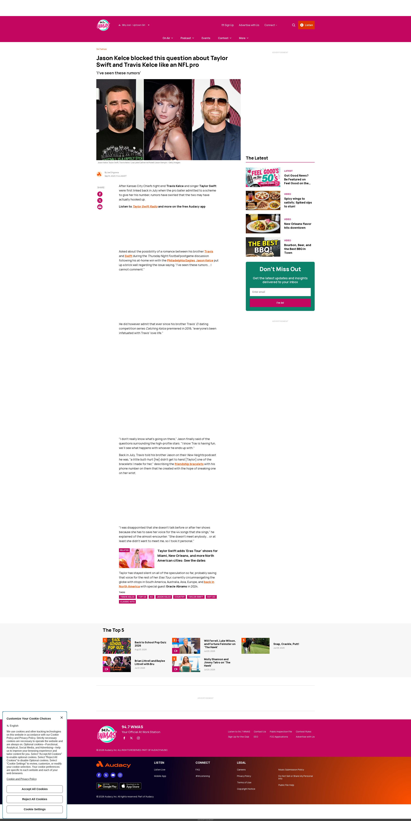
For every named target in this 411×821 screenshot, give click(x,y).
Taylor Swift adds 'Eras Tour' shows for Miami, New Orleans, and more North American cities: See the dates (187, 556)
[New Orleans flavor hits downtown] (263, 223)
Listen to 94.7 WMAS (239, 731)
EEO (256, 736)
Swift (128, 256)
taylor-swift (195, 596)
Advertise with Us (249, 25)
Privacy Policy (244, 776)
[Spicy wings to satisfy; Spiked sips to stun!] (263, 200)
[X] (131, 738)
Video (287, 194)
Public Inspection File (281, 731)
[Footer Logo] (122, 765)
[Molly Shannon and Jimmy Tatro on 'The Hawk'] (186, 664)
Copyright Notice (246, 789)
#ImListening (203, 776)
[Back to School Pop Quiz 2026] (117, 646)
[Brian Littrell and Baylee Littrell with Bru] (117, 664)
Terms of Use (244, 782)
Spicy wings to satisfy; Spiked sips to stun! (298, 202)
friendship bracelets (189, 464)
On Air (166, 38)
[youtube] (113, 775)
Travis (208, 251)
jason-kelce (164, 596)
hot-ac (211, 596)
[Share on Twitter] (99, 200)
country (179, 596)
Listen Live (159, 769)
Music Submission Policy (291, 769)
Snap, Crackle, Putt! (286, 644)
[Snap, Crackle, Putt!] (255, 646)
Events (206, 38)
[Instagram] (138, 738)
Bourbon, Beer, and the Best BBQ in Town (297, 249)
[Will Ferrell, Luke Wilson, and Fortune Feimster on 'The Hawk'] (186, 646)
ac (151, 596)
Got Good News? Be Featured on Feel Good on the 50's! (296, 181)
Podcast (186, 38)
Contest (223, 38)
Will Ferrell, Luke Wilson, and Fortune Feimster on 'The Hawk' (220, 644)
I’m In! (280, 302)
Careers (241, 769)
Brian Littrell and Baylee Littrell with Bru (150, 662)
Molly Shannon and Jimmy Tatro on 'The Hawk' (217, 662)
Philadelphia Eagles (181, 260)
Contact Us (260, 731)
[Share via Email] (99, 207)
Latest (288, 171)
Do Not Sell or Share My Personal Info (295, 777)
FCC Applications (279, 736)
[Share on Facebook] (99, 194)
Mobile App (160, 776)
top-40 (142, 596)
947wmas (101, 49)
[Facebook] (124, 738)
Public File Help (286, 785)
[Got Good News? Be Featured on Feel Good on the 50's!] (263, 177)
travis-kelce (127, 596)
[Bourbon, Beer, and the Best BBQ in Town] (263, 247)
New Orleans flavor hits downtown (297, 226)
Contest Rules (303, 731)
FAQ (198, 769)
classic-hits (127, 601)
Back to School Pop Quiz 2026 (150, 644)
